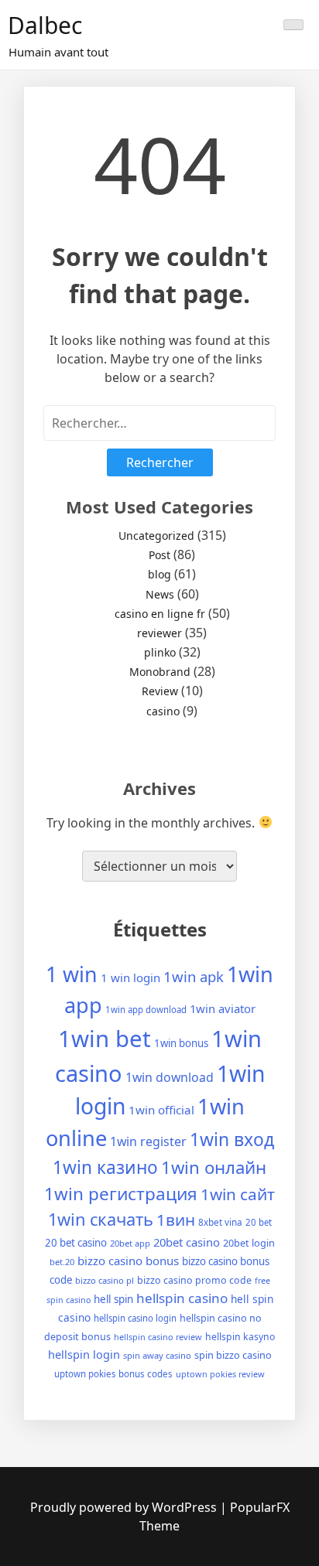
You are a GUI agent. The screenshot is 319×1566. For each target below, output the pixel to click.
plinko (160, 652)
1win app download (146, 1009)
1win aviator (223, 1008)
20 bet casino (76, 1243)
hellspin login (84, 1354)
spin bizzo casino (233, 1355)
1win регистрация (120, 1194)
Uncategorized (156, 535)
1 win (72, 974)
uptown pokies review (220, 1374)
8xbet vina (220, 1222)
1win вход (232, 1139)
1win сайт (238, 1194)
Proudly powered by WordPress (125, 1507)
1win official (161, 1109)
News (160, 594)
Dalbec (45, 25)
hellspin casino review (158, 1337)
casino (163, 711)
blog (159, 574)
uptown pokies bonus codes (113, 1374)
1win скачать (100, 1219)
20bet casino (186, 1242)
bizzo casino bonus (128, 1260)
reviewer (159, 633)
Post (159, 555)
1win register (148, 1141)
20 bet (258, 1222)
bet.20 (62, 1261)
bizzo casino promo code (194, 1280)
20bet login (249, 1243)
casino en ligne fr (160, 613)
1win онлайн (213, 1167)
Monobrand (159, 671)
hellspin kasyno (240, 1336)
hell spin (113, 1299)
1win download (169, 1077)
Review (160, 691)
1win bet (104, 1038)
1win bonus (181, 1043)
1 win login (130, 977)
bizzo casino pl (104, 1280)
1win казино (105, 1167)
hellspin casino (182, 1298)
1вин (175, 1219)
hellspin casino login (135, 1318)
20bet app (130, 1243)
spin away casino (157, 1355)
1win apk (193, 976)
